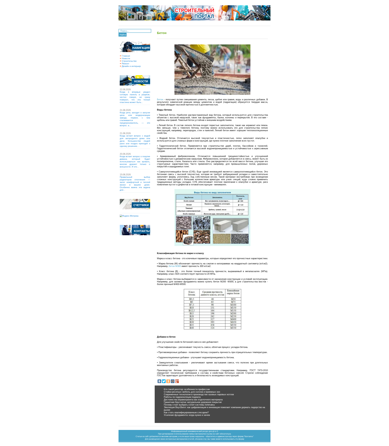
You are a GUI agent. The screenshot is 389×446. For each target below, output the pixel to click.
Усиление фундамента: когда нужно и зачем (187, 415)
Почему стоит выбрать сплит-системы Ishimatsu (189, 404)
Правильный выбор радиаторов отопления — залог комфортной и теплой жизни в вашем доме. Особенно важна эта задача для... (135, 183)
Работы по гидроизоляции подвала (182, 397)
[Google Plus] (177, 381)
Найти (123, 34)
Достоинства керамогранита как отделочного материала (193, 399)
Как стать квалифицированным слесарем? (186, 412)
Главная (125, 56)
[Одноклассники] (168, 381)
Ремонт (125, 63)
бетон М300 (175, 266)
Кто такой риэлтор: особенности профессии (187, 389)
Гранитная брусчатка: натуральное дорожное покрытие (193, 402)
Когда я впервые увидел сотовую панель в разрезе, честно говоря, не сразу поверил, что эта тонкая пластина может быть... (135, 97)
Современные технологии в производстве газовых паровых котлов (199, 394)
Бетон (160, 99)
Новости (125, 58)
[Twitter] (164, 381)
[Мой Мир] (172, 381)
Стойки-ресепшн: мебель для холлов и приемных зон (192, 391)
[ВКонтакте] (159, 381)
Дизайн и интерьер (131, 66)
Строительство (129, 61)
